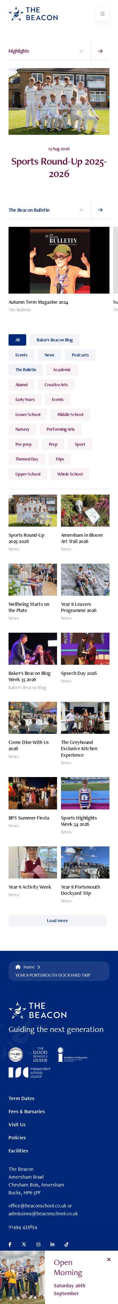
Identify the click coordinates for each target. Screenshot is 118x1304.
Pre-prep (23, 444)
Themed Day (26, 459)
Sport (80, 444)
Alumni (21, 385)
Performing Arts (61, 429)
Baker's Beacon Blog (55, 340)
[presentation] (82, 51)
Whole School (69, 474)
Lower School (27, 414)
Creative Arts (56, 385)
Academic (62, 369)
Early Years (24, 399)
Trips (59, 459)
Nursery (22, 429)
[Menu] (102, 14)
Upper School (27, 474)
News (49, 355)
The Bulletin (25, 369)
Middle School (70, 414)
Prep (53, 444)
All (17, 340)
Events (21, 355)
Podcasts (80, 355)
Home (29, 967)
